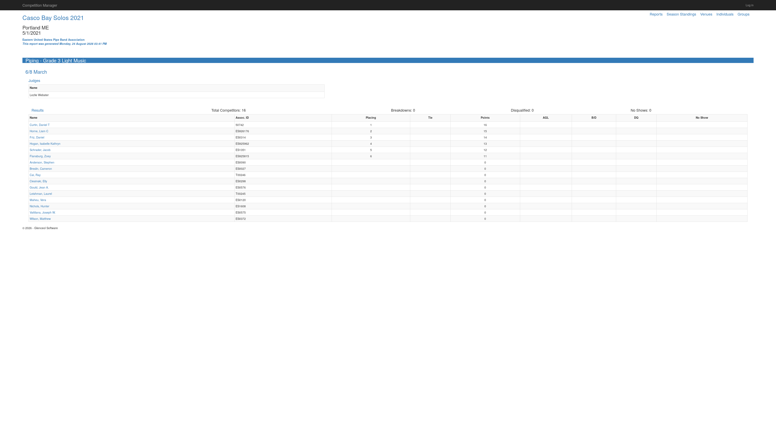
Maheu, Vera (38, 200)
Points (485, 117)
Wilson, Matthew (40, 219)
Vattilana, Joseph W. (43, 212)
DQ (636, 117)
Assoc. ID (242, 117)
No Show (702, 117)
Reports (656, 14)
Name (33, 88)
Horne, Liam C (39, 131)
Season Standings (681, 14)
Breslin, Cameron (41, 169)
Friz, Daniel (37, 137)
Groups (744, 14)
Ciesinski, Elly (38, 181)
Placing (371, 117)
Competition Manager (39, 5)
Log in (750, 5)
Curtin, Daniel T (40, 125)
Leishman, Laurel (41, 194)
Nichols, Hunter (39, 206)
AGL (546, 117)
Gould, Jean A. (39, 187)
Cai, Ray (35, 175)
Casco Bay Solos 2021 (53, 17)
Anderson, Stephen (42, 162)
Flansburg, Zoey (40, 156)
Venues (706, 14)
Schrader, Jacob (40, 150)
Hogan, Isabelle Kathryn (45, 143)
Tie (430, 117)
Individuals (725, 14)
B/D (593, 117)
